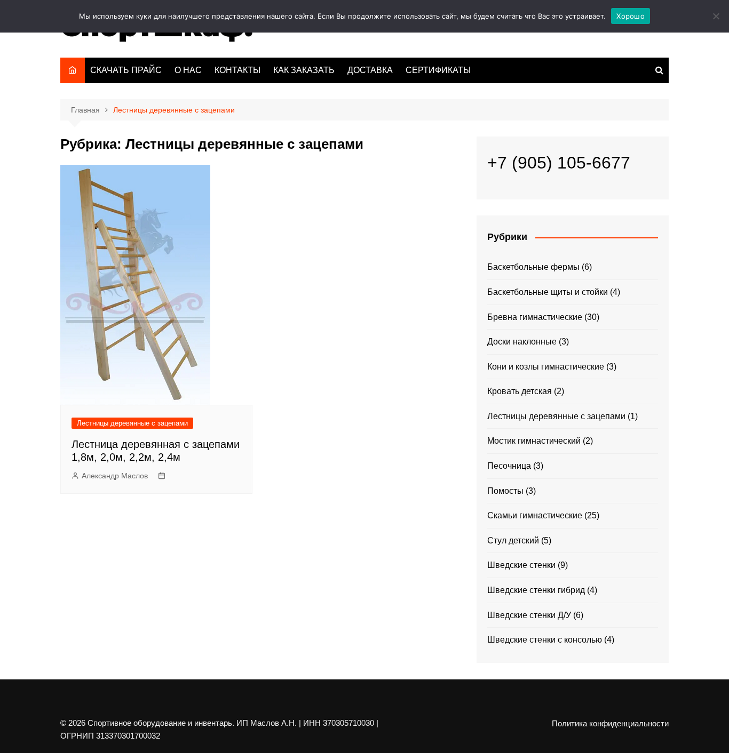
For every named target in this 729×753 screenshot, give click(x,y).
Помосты (505, 490)
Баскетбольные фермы (533, 266)
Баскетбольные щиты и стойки (547, 292)
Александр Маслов (115, 475)
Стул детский (513, 540)
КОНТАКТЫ (237, 70)
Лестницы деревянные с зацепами (132, 423)
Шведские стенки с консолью (544, 639)
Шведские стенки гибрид (536, 590)
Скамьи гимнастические (534, 515)
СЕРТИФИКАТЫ (438, 70)
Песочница (509, 465)
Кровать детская (519, 391)
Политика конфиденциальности (610, 723)
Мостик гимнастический (534, 440)
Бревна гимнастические (534, 317)
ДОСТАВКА (370, 70)
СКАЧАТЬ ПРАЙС (126, 70)
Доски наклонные (522, 341)
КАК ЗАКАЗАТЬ (304, 70)
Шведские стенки (521, 565)
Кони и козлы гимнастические (545, 366)
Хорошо (630, 16)
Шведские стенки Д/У (529, 615)
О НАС (188, 70)
